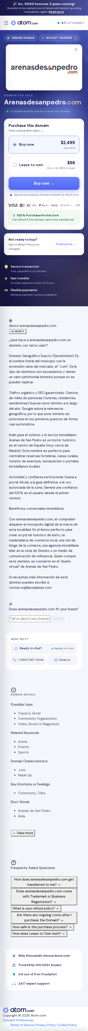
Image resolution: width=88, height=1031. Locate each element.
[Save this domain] (76, 50)
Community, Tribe (31, 793)
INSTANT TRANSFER (61, 38)
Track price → (66, 244)
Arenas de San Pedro (34, 811)
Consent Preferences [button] (18, 1020)
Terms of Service (22, 1025)
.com (22, 770)
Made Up (25, 775)
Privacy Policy (46, 1025)
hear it (19, 331)
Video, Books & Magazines (38, 724)
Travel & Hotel (29, 713)
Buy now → (44, 183)
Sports (23, 752)
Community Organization (37, 718)
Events (23, 747)
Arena (22, 741)
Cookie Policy (67, 1025)
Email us (64, 660)
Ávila (21, 816)
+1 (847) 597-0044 (31, 660)
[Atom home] (24, 23)
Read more (56, 12)
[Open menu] (6, 23)
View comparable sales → (26, 130)
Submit (58, 618)
